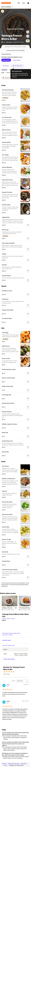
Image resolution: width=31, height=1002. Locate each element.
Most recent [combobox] (20, 680)
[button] (7, 7)
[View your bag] (28, 3)
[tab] (2, 73)
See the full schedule (9, 659)
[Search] (19, 3)
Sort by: (13, 680)
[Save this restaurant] (27, 36)
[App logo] (6, 3)
